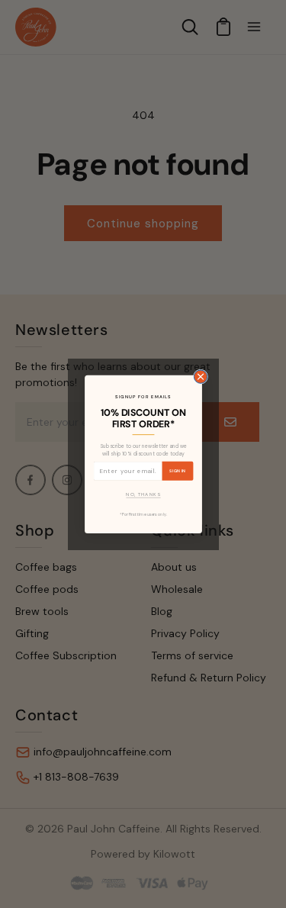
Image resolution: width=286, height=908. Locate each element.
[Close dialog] (200, 376)
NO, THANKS (143, 494)
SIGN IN (177, 470)
